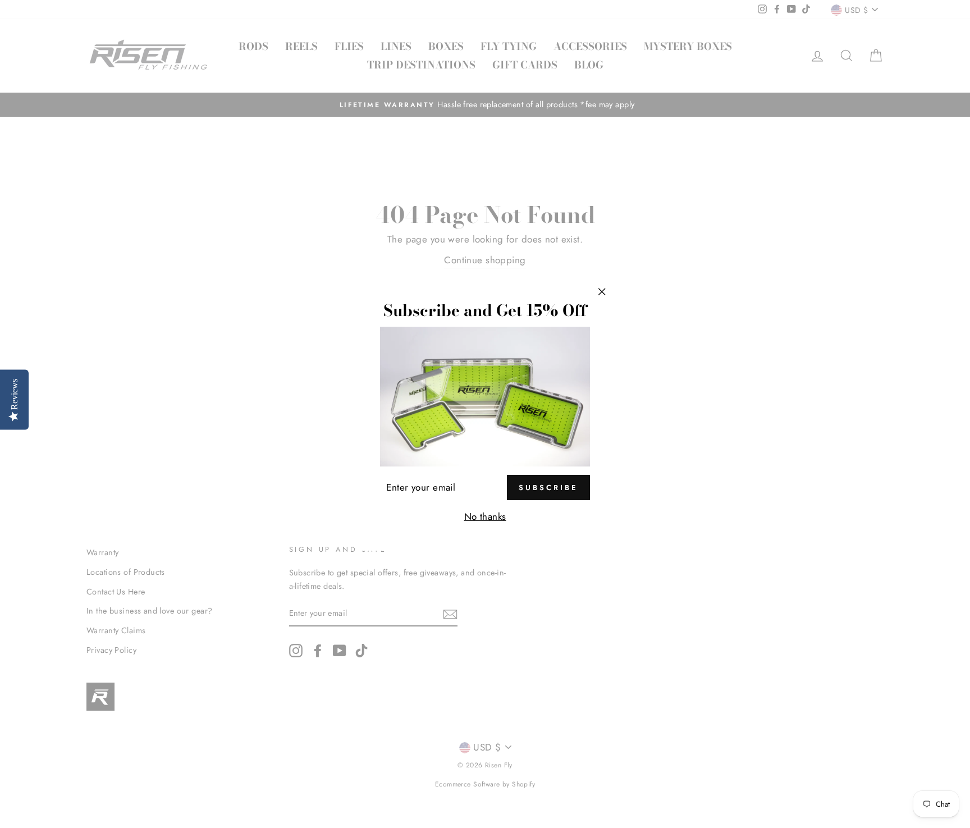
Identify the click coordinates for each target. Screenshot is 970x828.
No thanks (485, 516)
